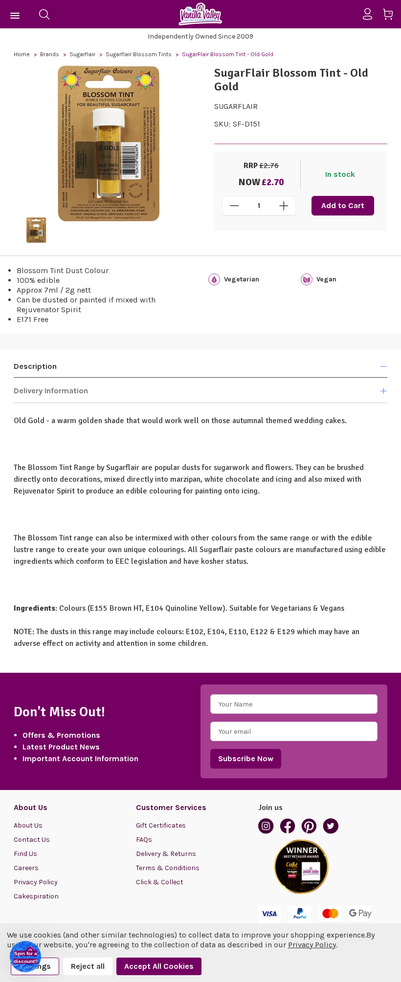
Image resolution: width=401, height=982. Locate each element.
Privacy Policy (36, 882)
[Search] (44, 14)
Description (35, 366)
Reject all (88, 966)
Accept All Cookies (159, 966)
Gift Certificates (161, 825)
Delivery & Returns (166, 854)
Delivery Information (51, 390)
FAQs (144, 839)
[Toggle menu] (15, 14)
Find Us (25, 854)
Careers (26, 868)
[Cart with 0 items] (391, 16)
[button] (25, 956)
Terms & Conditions (168, 868)
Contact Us (32, 839)
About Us (28, 825)
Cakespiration (36, 896)
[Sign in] (371, 14)
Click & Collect (159, 882)
